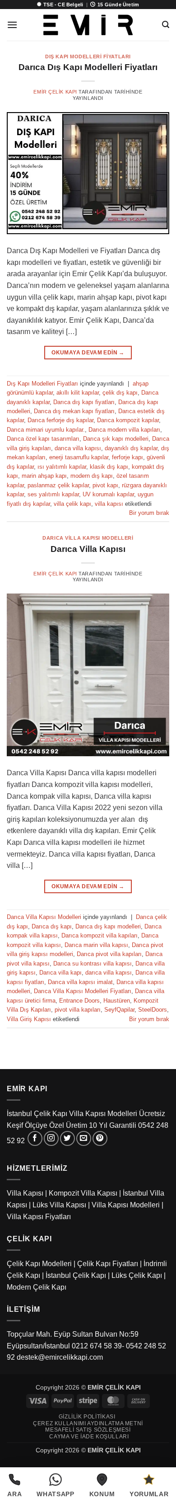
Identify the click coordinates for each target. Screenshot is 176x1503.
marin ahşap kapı (44, 475)
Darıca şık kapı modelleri (115, 438)
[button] (12, 25)
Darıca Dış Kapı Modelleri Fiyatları (88, 67)
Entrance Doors (79, 1000)
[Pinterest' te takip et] (100, 1138)
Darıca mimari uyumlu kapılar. (46, 429)
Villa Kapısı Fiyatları (39, 1216)
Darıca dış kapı (52, 926)
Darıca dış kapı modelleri (108, 926)
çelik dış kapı (120, 392)
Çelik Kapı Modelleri (39, 1263)
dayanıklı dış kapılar (131, 448)
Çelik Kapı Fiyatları (107, 1263)
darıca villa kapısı (78, 448)
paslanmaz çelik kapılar (58, 485)
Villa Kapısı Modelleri (126, 1205)
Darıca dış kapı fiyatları (84, 402)
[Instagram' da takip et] (51, 1138)
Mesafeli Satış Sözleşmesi (87, 1430)
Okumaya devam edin (87, 352)
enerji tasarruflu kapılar (78, 457)
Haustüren (116, 1000)
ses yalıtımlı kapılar (53, 494)
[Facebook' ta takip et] (35, 1138)
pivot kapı (105, 485)
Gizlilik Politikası (87, 1416)
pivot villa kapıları (78, 1009)
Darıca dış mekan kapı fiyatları (74, 411)
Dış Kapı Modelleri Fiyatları (88, 56)
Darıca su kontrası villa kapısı (92, 963)
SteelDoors (152, 1009)
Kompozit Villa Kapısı (83, 1193)
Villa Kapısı (25, 1193)
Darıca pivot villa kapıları (109, 954)
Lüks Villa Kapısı (59, 1205)
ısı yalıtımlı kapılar (61, 466)
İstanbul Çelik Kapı (76, 1275)
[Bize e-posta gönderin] (83, 1138)
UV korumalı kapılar (108, 494)
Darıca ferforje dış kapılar (60, 420)
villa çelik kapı (72, 503)
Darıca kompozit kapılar (128, 420)
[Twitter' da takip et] (67, 1138)
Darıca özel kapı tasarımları (43, 438)
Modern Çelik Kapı (36, 1287)
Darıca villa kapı (60, 972)
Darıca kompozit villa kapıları (99, 935)
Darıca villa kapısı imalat (80, 982)
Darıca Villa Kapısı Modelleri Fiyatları (82, 991)
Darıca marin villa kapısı (96, 945)
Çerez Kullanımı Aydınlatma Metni (88, 1423)
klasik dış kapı (109, 466)
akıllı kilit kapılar (77, 392)
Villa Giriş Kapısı (29, 1019)
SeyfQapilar (119, 1009)
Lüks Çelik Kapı (136, 1275)
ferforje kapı (127, 457)
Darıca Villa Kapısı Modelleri (87, 538)
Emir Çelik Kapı (55, 91)
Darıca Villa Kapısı (88, 549)
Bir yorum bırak (149, 512)
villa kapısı (109, 503)
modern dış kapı (91, 475)
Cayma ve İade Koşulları (89, 1436)
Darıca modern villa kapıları (124, 429)
